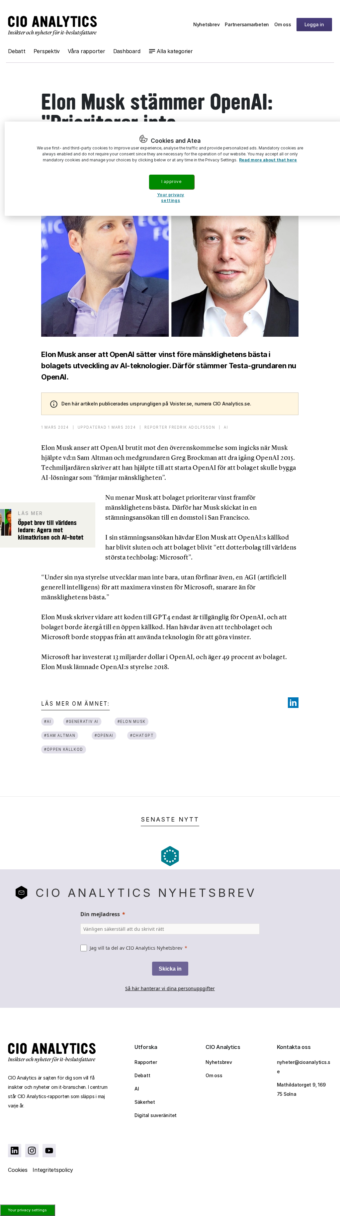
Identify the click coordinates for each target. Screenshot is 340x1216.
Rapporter (145, 1062)
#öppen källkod (63, 749)
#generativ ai (82, 721)
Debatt (17, 51)
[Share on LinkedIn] (293, 702)
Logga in (314, 24)
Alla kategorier (175, 51)
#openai (103, 735)
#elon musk (132, 721)
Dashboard (126, 51)
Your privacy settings (27, 1210)
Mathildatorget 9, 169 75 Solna (301, 1089)
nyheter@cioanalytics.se (304, 1066)
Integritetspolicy (53, 1170)
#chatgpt (142, 735)
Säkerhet (144, 1102)
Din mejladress (100, 914)
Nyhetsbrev (206, 24)
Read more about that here (268, 159)
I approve (171, 181)
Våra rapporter (86, 51)
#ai (47, 721)
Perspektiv (47, 51)
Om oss (282, 24)
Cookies (17, 1170)
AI (136, 1088)
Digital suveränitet (155, 1115)
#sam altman (60, 735)
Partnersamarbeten (247, 24)
